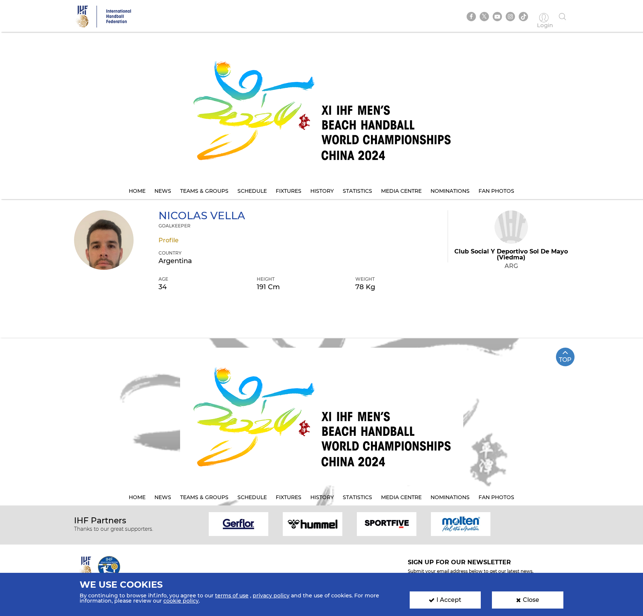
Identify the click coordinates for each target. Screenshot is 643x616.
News (162, 191)
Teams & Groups (204, 191)
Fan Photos (496, 191)
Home (137, 191)
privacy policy (271, 595)
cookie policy (181, 600)
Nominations (450, 191)
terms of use (232, 595)
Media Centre (401, 191)
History (322, 191)
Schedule (252, 191)
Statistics (357, 191)
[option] (239, 523)
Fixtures (288, 191)
